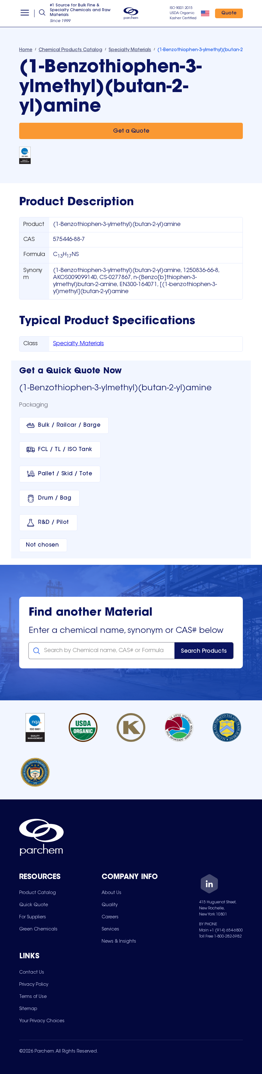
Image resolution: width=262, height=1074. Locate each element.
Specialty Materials (78, 344)
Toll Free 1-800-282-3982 (220, 936)
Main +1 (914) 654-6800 (221, 930)
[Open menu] (24, 13)
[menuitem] (37, 893)
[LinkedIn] (209, 885)
